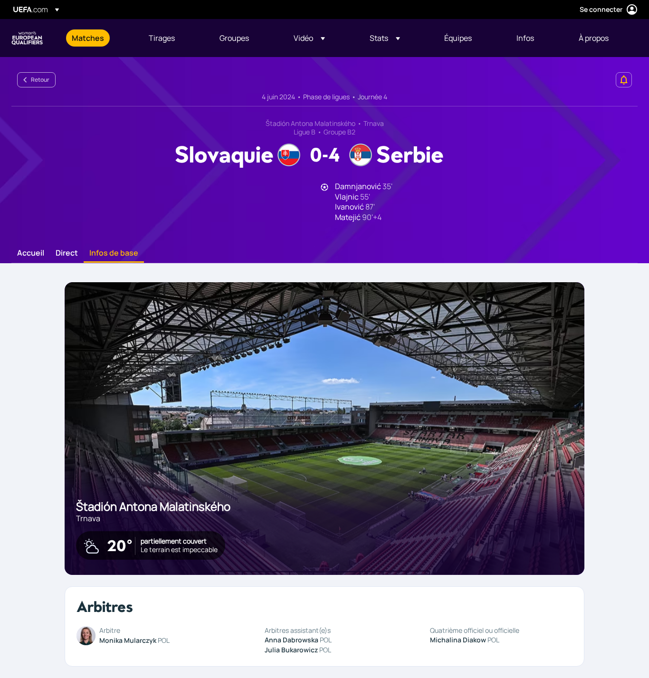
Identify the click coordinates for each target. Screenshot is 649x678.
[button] (309, 38)
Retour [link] (40, 80)
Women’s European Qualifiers (27, 38)
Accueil (30, 253)
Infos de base (113, 253)
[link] (88, 38)
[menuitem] (98, 38)
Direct (67, 253)
